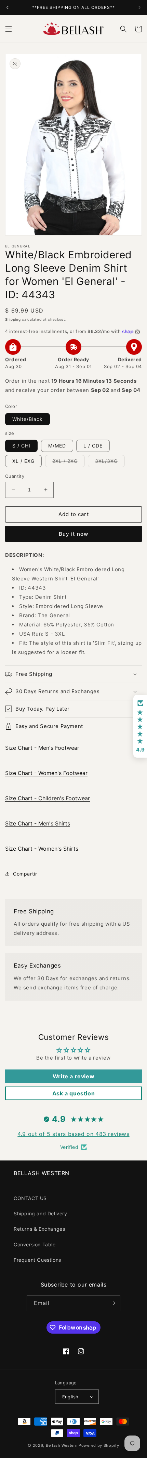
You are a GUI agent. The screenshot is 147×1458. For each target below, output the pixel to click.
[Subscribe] (112, 1303)
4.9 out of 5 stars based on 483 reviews (73, 1133)
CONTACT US (30, 1198)
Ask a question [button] (73, 1093)
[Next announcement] (139, 7)
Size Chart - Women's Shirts (41, 848)
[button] (8, 28)
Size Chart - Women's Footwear (46, 773)
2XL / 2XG (68, 462)
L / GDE (93, 446)
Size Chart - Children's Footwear (47, 798)
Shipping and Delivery (40, 1213)
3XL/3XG (110, 462)
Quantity (14, 476)
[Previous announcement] (7, 7)
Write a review (73, 1076)
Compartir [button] (25, 874)
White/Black (27, 419)
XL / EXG (23, 461)
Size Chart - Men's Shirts (37, 823)
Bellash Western (62, 1445)
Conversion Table (35, 1244)
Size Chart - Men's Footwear (42, 747)
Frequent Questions (37, 1260)
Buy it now (73, 534)
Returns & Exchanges (39, 1229)
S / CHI (21, 446)
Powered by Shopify (99, 1445)
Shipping (13, 319)
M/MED (57, 446)
